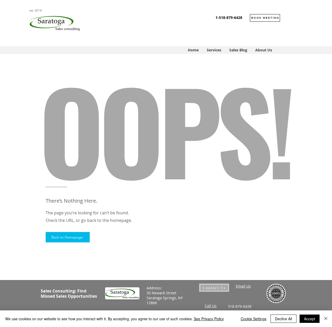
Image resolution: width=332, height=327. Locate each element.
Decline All (283, 318)
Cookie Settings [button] (253, 318)
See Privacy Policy (209, 318)
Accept (309, 318)
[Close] (326, 319)
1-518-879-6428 (229, 17)
